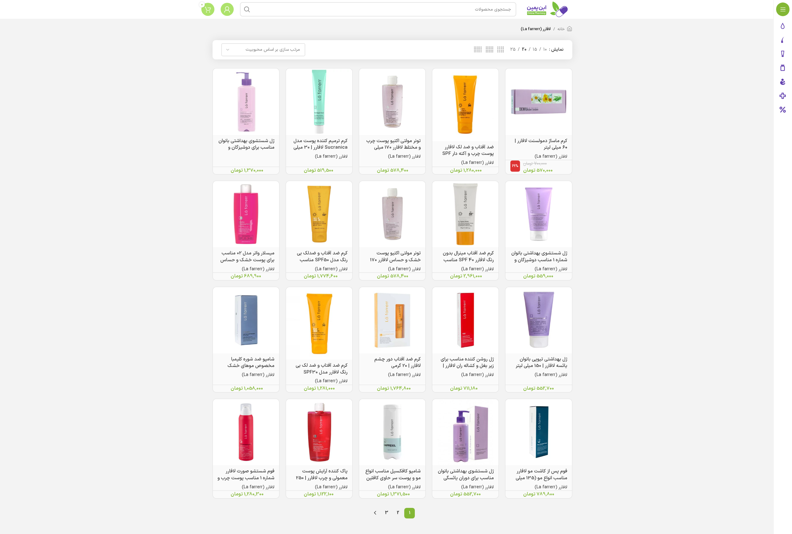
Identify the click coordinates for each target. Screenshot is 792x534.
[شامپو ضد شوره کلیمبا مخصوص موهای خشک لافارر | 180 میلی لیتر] (246, 320)
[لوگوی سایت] (547, 9)
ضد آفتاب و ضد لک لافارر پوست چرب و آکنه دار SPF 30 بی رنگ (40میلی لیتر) (468, 154)
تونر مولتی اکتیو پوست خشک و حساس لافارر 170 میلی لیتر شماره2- (395, 260)
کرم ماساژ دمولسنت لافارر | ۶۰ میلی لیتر (541, 144)
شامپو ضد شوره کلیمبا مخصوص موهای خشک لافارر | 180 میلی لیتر (250, 366)
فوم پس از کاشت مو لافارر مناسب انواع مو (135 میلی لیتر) (541, 478)
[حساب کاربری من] (227, 9)
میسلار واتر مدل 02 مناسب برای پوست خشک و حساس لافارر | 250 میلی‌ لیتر (247, 260)
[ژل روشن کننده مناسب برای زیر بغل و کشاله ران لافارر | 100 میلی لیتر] (465, 320)
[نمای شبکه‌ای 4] (500, 50)
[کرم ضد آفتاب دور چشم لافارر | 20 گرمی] (392, 320)
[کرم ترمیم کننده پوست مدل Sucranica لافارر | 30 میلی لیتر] (319, 101)
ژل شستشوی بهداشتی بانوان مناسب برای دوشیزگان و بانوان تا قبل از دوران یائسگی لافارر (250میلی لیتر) (246, 151)
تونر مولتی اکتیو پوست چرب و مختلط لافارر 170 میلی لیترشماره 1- (393, 147)
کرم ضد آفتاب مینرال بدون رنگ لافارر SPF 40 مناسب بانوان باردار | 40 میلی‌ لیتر (468, 260)
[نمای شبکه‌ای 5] (489, 50)
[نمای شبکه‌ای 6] (478, 50)
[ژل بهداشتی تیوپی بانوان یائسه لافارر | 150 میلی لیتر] (538, 320)
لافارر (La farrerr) (551, 156)
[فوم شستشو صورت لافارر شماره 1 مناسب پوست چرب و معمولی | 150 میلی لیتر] (246, 432)
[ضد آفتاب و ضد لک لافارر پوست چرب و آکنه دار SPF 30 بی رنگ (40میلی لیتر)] (465, 104)
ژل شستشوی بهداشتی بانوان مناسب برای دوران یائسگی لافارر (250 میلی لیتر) (466, 478)
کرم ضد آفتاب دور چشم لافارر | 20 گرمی (397, 363)
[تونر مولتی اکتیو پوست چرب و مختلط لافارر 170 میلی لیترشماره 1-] (392, 101)
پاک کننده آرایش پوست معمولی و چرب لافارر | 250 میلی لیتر (322, 478)
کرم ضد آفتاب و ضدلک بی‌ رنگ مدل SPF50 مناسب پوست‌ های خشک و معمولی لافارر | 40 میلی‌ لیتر (320, 263)
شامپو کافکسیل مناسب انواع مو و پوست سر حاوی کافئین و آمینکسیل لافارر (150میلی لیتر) (393, 481)
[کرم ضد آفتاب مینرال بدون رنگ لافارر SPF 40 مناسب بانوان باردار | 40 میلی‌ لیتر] (465, 214)
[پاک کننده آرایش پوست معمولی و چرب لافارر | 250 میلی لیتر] (319, 432)
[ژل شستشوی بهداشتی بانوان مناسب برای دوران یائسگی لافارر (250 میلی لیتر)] (465, 432)
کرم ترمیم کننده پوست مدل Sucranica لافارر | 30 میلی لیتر (320, 147)
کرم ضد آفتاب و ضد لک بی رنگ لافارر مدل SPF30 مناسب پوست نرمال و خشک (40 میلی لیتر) (320, 375)
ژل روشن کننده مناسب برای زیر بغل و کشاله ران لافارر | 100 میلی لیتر (467, 366)
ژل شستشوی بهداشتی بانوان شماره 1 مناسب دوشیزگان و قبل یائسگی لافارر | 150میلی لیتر (539, 263)
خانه (561, 29)
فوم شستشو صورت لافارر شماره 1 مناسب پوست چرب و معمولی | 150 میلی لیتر (246, 478)
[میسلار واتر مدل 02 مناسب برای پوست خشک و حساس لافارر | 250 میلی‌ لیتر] (246, 214)
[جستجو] (247, 9)
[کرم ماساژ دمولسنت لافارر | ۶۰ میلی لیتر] (538, 101)
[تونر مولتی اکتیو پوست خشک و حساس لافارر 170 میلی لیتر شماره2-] (392, 214)
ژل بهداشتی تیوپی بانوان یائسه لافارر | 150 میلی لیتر (541, 363)
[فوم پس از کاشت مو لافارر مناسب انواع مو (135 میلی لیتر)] (538, 432)
